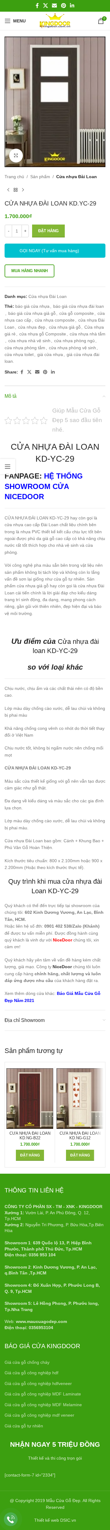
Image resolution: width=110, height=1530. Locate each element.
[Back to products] (15, 190)
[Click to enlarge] (16, 155)
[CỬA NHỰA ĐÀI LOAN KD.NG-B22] (29, 1098)
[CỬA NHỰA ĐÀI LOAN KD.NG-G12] (80, 1098)
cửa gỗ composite (76, 313)
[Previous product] (8, 190)
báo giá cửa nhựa (32, 306)
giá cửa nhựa (50, 354)
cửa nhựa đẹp (31, 327)
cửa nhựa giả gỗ (65, 327)
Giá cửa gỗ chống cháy (27, 1362)
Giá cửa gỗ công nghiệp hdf (31, 1372)
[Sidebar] (7, 466)
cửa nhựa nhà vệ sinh (29, 340)
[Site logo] (55, 20)
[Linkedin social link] (72, 5)
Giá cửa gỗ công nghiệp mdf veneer (39, 1415)
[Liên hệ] (11, 1519)
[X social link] (45, 5)
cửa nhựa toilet (19, 354)
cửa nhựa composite (55, 320)
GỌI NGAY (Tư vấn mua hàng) (49, 250)
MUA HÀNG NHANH (29, 270)
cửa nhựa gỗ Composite (42, 333)
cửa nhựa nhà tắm (87, 333)
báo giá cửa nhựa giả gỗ (32, 313)
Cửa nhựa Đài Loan (76, 176)
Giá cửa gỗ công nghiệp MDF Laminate (43, 1393)
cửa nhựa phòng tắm (25, 347)
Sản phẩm (40, 176)
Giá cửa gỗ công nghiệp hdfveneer (38, 1383)
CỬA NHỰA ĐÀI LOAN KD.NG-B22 (29, 1135)
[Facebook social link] (37, 5)
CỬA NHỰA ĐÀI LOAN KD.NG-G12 (80, 1135)
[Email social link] (54, 5)
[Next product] (23, 190)
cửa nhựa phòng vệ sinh (72, 347)
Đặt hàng (48, 231)
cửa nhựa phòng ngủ (74, 340)
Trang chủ (14, 176)
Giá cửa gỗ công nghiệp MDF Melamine (43, 1404)
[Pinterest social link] (63, 5)
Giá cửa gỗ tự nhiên (24, 1425)
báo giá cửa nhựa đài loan (78, 306)
